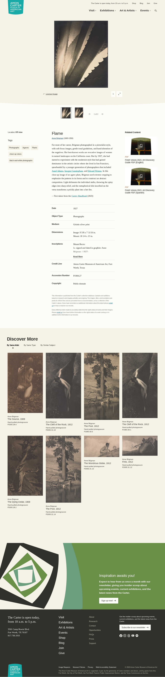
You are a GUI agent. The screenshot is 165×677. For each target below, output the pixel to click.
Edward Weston (94, 171)
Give (155, 3)
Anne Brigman (57, 138)
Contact (92, 626)
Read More (78, 257)
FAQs (91, 634)
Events (63, 632)
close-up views (15, 154)
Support (92, 643)
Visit (61, 617)
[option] (66, 112)
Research (93, 621)
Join (148, 3)
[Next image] (102, 114)
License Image (52, 94)
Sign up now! (107, 601)
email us (59, 312)
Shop (134, 3)
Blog (141, 3)
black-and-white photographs (21, 160)
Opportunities (95, 630)
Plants (34, 148)
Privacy (90, 667)
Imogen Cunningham (73, 171)
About (91, 617)
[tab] (13, 345)
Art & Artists (66, 627)
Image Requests (64, 667)
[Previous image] (90, 114)
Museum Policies (79, 667)
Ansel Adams (57, 171)
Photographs (14, 148)
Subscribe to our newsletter (133, 627)
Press (91, 639)
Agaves (26, 148)
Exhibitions (66, 622)
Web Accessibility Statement (106, 667)
